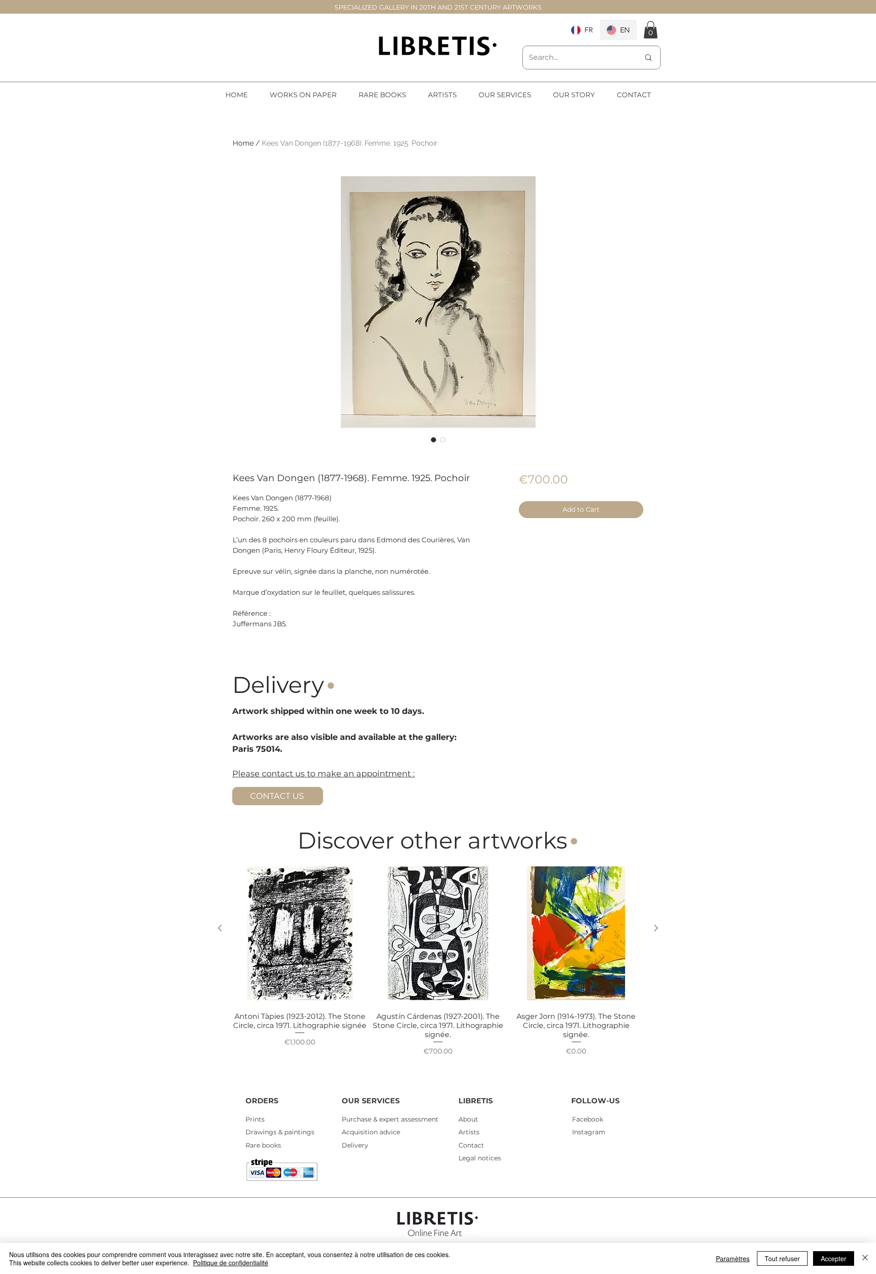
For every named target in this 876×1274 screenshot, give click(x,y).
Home (243, 143)
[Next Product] (656, 928)
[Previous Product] (219, 928)
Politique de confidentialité (230, 1262)
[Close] (865, 1258)
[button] (650, 29)
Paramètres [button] (733, 1258)
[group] (438, 970)
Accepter (833, 1258)
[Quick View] (300, 933)
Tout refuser (782, 1258)
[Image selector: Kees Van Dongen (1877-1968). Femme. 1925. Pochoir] (433, 439)
